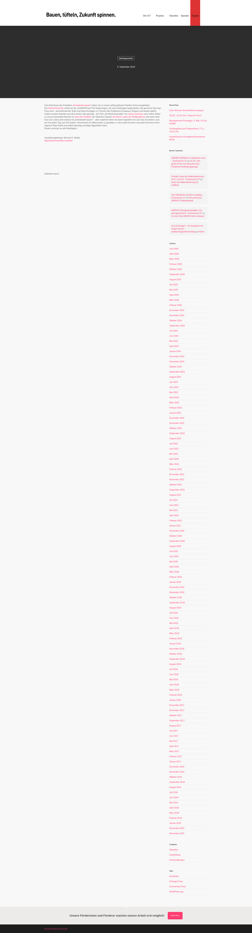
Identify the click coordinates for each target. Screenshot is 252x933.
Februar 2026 (175, 264)
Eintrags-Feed (176, 881)
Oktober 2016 (175, 777)
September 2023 (177, 372)
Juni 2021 (173, 505)
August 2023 (175, 377)
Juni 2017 (173, 736)
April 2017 (174, 746)
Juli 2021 (173, 500)
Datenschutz (57, 929)
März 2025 (174, 300)
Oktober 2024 (175, 320)
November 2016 (176, 772)
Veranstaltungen (177, 860)
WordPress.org (176, 892)
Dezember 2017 (176, 705)
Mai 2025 (173, 290)
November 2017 (176, 710)
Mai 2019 (173, 623)
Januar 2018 (175, 700)
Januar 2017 (175, 761)
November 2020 (176, 531)
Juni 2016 (173, 797)
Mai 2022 (173, 454)
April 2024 (174, 346)
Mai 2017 (173, 741)
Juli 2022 (173, 444)
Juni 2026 (173, 249)
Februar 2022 (175, 469)
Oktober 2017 (175, 715)
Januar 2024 (175, 351)
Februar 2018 (175, 695)
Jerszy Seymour (135, 114)
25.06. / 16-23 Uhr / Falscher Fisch (185, 115)
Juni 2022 (173, 449)
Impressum (48, 929)
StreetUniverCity (56, 108)
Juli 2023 (173, 382)
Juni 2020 (173, 556)
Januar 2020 (175, 582)
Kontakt (64, 929)
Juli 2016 (173, 792)
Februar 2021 (175, 520)
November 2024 (176, 315)
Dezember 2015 (176, 828)
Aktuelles (173, 850)
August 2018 (175, 664)
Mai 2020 (173, 561)
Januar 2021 (175, 526)
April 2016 (174, 808)
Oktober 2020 (175, 536)
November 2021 (176, 479)
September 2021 (177, 490)
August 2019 (175, 608)
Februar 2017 (175, 756)
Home (201, 232)
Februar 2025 (175, 305)
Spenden (175, 916)
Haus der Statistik (83, 117)
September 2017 (177, 720)
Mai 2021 (173, 510)
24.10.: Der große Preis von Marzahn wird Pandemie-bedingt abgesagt (185, 164)
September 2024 (177, 326)
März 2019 (174, 633)
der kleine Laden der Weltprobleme (128, 117)
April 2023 (174, 397)
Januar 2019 (175, 644)
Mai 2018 (173, 679)
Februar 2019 (175, 638)
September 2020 (177, 541)
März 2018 (174, 690)
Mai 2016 (173, 802)
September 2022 (177, 433)
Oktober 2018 (175, 654)
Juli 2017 (173, 731)
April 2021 (174, 515)
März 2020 (174, 572)
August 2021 (175, 495)
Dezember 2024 (176, 310)
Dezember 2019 (176, 587)
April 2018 (174, 685)
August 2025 (175, 279)
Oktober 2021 (175, 485)
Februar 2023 (175, 408)
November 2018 (176, 649)
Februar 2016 (175, 818)
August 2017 (175, 726)
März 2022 (174, 464)
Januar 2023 (175, 413)
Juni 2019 (173, 618)
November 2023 (176, 361)
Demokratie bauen (81, 105)
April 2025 (174, 295)
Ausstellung (174, 855)
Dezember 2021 (176, 474)
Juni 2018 (173, 674)
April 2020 (174, 567)
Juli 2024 (173, 331)
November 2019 (176, 592)
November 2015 (176, 833)
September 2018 (177, 659)
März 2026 (174, 259)
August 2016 (175, 787)
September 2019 (177, 602)
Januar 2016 (175, 823)
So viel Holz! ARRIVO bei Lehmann (187, 216)
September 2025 (177, 274)
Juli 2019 (173, 613)
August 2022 (175, 438)
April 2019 (174, 628)
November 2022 (176, 423)
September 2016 (177, 782)
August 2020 (175, 546)
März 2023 (174, 402)
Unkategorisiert (126, 58)
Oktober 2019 (175, 597)
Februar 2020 (175, 577)
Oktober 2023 (175, 367)
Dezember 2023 (176, 356)
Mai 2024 (173, 341)
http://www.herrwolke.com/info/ (58, 141)
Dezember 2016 (176, 767)
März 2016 (174, 813)
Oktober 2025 (175, 269)
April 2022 (174, 459)
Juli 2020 (173, 551)
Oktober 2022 (175, 428)
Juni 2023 (173, 387)
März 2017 (174, 751)
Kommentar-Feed (177, 886)
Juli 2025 (173, 285)
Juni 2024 (173, 336)
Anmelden (174, 876)
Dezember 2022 (176, 418)
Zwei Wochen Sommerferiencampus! (186, 110)
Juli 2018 (173, 669)
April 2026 (174, 254)
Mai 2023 (173, 392)
